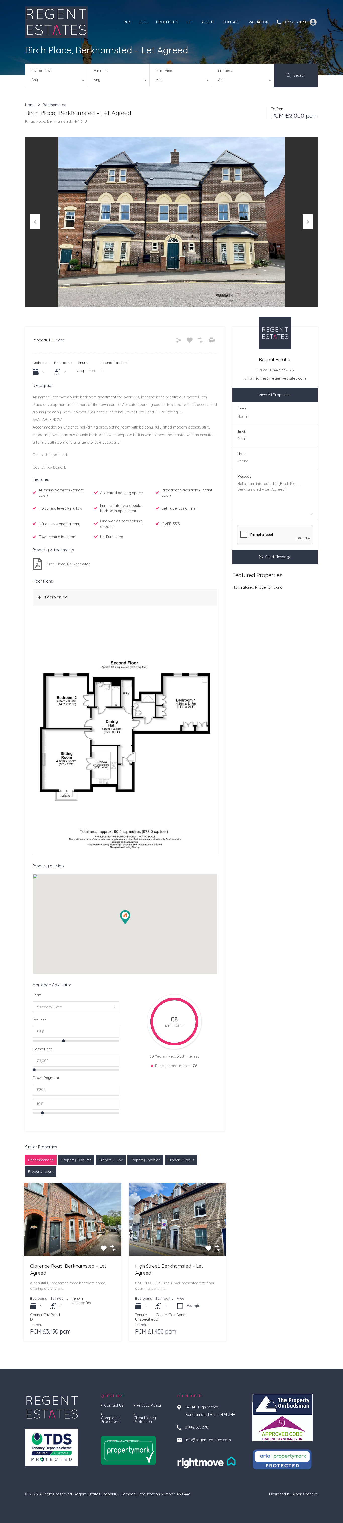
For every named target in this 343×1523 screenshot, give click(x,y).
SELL (143, 22)
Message (244, 476)
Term (37, 995)
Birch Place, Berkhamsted (68, 564)
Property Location (145, 1160)
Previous (35, 221)
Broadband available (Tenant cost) (187, 493)
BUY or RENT (41, 70)
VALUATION (259, 22)
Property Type (111, 1160)
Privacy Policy (149, 1405)
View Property (72, 1241)
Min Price (101, 70)
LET (190, 22)
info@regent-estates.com (208, 1439)
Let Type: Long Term (179, 508)
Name (242, 409)
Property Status (181, 1160)
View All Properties (275, 394)
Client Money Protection (145, 1419)
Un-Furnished (111, 536)
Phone (242, 454)
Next (308, 221)
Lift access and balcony (59, 523)
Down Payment (46, 1078)
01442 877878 (295, 22)
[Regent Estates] (56, 35)
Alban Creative (305, 1494)
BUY (127, 22)
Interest (39, 1020)
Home (30, 105)
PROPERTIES (167, 22)
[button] (125, 917)
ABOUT (207, 22)
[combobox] (56, 81)
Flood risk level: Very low (60, 508)
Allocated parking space (121, 492)
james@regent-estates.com (281, 378)
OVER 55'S (171, 523)
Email (241, 431)
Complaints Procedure (111, 1419)
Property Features (76, 1160)
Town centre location (57, 536)
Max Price (164, 70)
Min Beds (225, 70)
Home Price (43, 1049)
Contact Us (114, 1405)
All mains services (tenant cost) (61, 493)
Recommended (41, 1160)
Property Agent (40, 1171)
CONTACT (231, 22)
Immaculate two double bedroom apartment (120, 508)
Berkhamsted (54, 105)
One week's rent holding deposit (121, 524)
